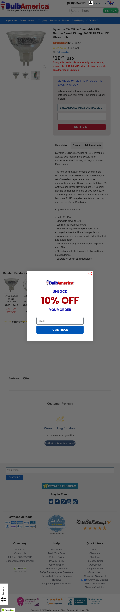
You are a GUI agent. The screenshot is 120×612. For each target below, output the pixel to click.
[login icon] (91, 3)
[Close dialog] (90, 273)
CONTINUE (60, 330)
